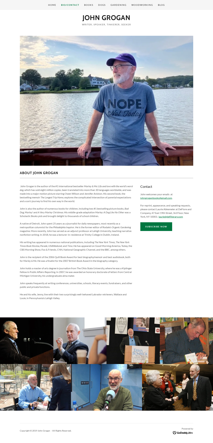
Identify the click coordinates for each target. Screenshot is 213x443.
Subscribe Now (156, 226)
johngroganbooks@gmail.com (156, 197)
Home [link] (52, 5)
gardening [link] (118, 5)
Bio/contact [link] (70, 5)
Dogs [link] (102, 5)
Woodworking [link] (142, 5)
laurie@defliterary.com (171, 216)
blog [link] (161, 5)
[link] (106, 19)
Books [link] (88, 5)
